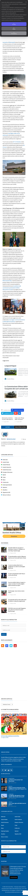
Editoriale (5, 459)
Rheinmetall (12, 42)
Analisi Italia (6, 462)
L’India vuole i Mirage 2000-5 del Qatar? (19, 418)
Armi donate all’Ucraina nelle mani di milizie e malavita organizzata (17, 600)
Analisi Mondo (6, 464)
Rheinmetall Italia (7, 280)
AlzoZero (5, 490)
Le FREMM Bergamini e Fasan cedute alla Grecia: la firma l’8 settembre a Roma (16, 797)
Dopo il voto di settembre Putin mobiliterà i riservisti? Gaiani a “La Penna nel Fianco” (17, 789)
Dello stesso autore (20, 427)
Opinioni (5, 487)
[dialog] (14, 18)
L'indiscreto (6, 482)
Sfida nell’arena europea (10, 736)
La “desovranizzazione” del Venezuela (16, 780)
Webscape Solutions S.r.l (17, 892)
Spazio (4, 474)
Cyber (4, 477)
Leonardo (5, 42)
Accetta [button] (14, 24)
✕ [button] (26, 2)
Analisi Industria (7, 467)
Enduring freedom (7, 484)
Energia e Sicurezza (7, 472)
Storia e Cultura (7, 495)
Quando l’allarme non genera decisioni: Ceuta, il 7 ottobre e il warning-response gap (16, 549)
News (4, 479)
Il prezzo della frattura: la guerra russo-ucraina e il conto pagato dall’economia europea (16, 584)
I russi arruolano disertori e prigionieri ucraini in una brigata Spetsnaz (16, 566)
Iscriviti (4, 634)
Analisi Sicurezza (7, 469)
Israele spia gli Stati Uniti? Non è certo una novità (16, 574)
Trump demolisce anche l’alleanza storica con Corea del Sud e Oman (17, 557)
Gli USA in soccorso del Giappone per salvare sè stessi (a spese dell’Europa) (17, 610)
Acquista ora (13, 877)
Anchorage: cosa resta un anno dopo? (16, 591)
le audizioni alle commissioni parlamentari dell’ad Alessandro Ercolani (12, 287)
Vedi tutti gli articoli (11, 439)
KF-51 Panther (17, 141)
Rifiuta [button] (14, 29)
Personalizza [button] (14, 33)
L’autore (7, 427)
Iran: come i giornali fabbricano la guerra (17, 804)
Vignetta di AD (6, 492)
